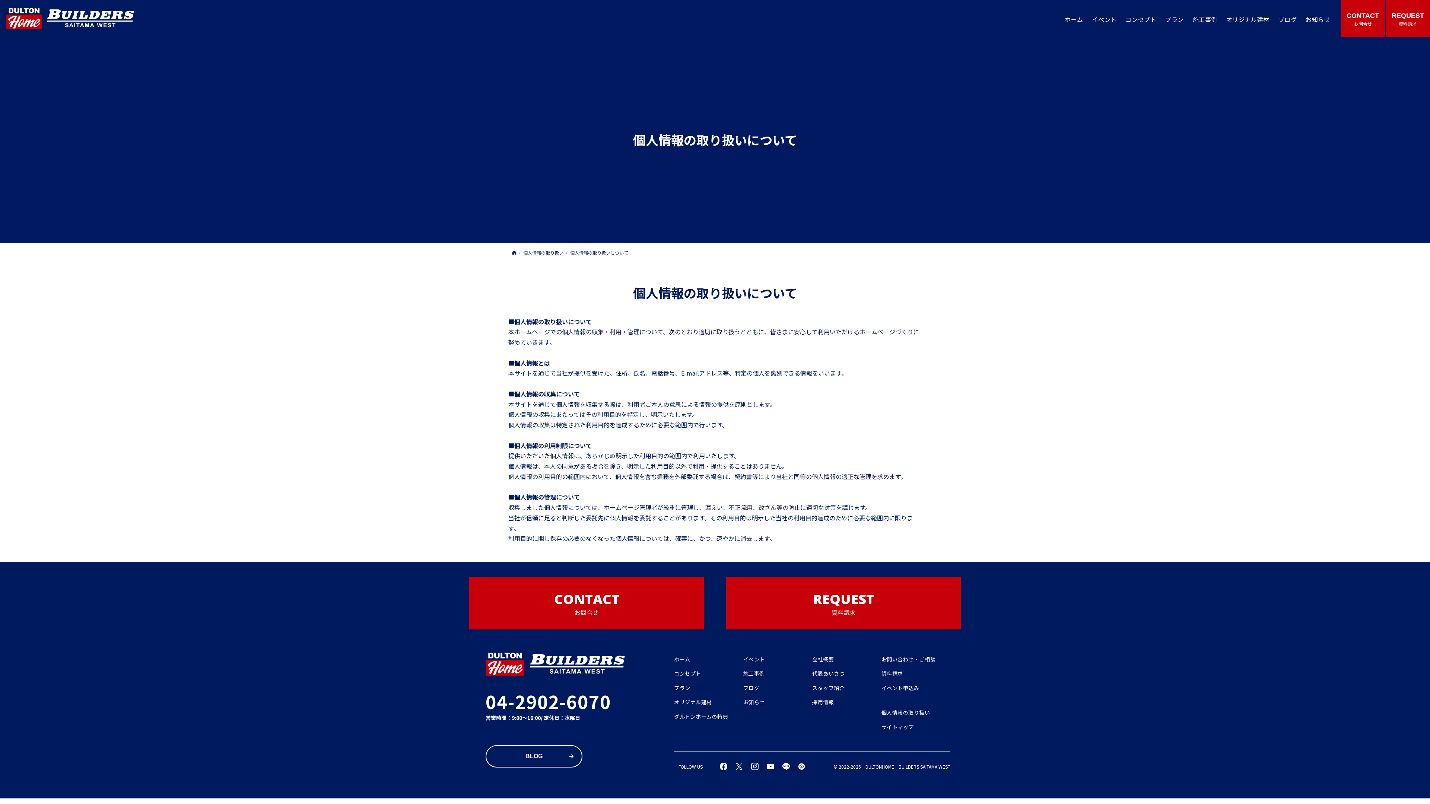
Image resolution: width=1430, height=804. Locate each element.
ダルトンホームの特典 (701, 717)
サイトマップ (897, 727)
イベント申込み (900, 688)
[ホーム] (514, 252)
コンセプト (687, 673)
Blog (534, 756)
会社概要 (823, 659)
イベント (754, 659)
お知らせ (754, 702)
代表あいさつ (828, 673)
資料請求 (892, 673)
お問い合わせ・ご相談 (908, 659)
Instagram (755, 766)
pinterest (802, 766)
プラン (682, 688)
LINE (786, 766)
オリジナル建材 (693, 702)
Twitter (739, 766)
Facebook (724, 766)
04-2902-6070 (548, 701)
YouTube (771, 766)
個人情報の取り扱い (905, 712)
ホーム (682, 659)
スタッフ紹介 (828, 688)
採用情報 (823, 702)
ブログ (751, 688)
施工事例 (754, 673)
